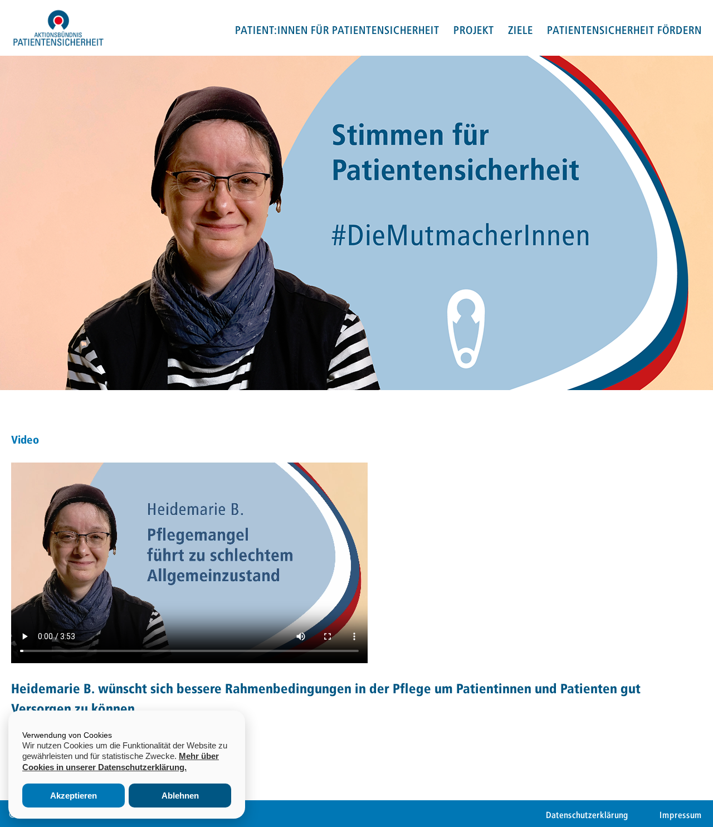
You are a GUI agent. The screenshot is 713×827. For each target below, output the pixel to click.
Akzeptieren (73, 795)
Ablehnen (180, 795)
